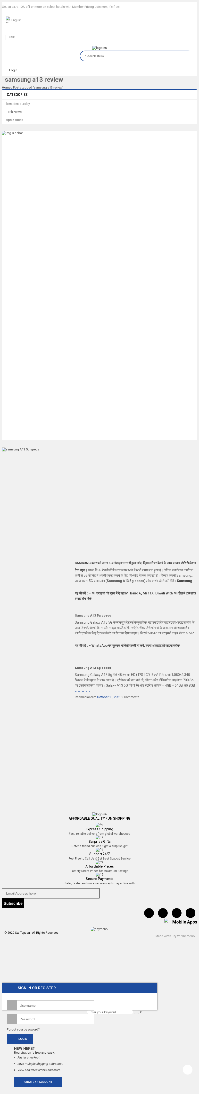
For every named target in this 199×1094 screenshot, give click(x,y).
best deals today (18, 104)
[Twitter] (163, 913)
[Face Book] (149, 913)
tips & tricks (14, 120)
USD (12, 37)
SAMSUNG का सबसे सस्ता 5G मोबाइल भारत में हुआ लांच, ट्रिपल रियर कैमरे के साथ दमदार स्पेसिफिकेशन (135, 563)
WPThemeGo (186, 936)
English (16, 20)
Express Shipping (99, 829)
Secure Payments (100, 879)
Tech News (14, 112)
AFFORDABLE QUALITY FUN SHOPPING (99, 818)
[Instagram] (190, 913)
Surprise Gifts (100, 841)
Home (6, 87)
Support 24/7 (99, 854)
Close (194, 5)
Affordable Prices (99, 866)
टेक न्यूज (80, 570)
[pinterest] (177, 913)
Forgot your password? (23, 1029)
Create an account (38, 1082)
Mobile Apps (184, 921)
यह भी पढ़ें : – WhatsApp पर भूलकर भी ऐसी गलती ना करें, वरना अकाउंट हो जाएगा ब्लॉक (127, 645)
